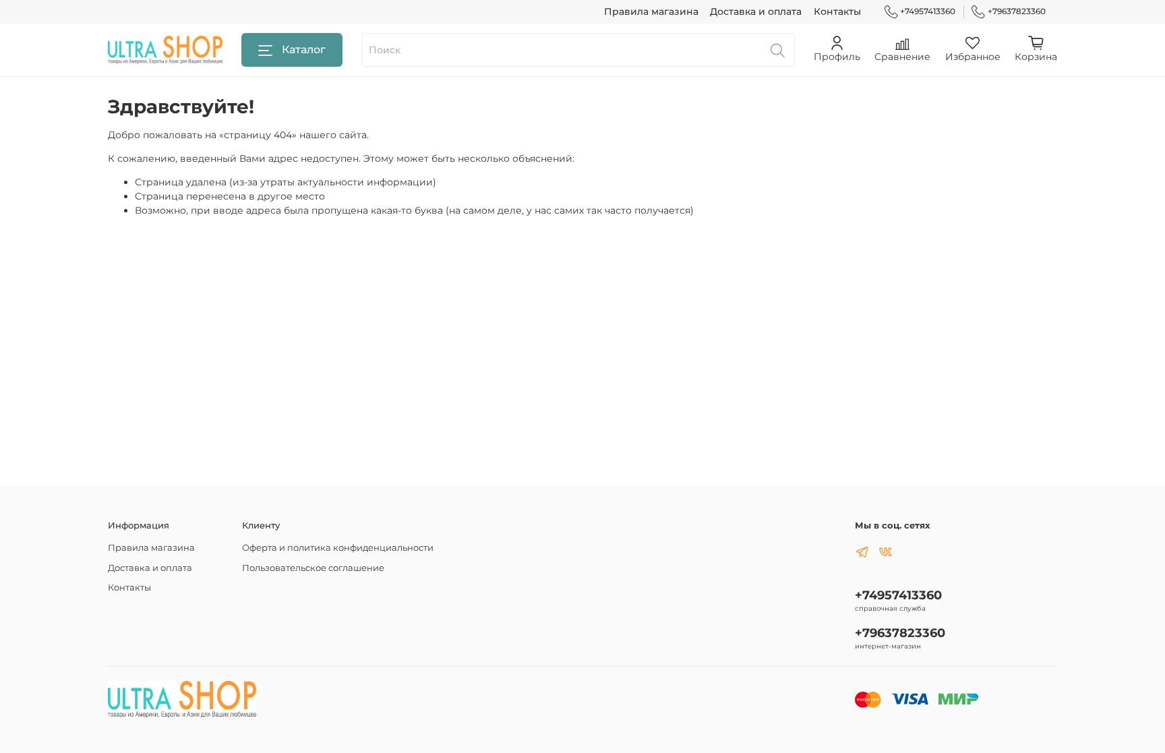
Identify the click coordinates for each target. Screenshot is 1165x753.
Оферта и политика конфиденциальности (338, 548)
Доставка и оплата (756, 11)
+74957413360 (927, 11)
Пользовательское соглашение (313, 568)
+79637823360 (1017, 11)
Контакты (837, 11)
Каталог (304, 49)
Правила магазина (651, 11)
